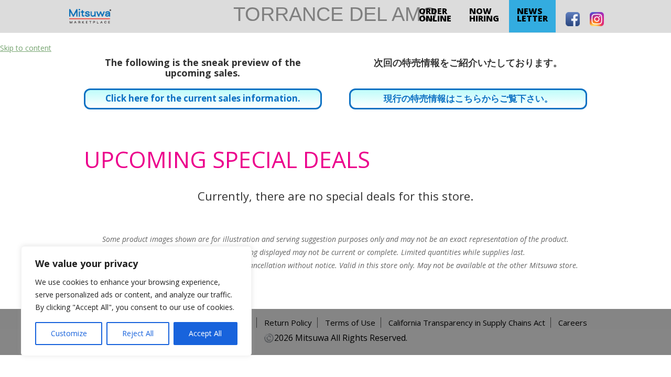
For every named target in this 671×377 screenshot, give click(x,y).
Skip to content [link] (25, 48)
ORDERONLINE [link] (435, 14)
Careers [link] (572, 322)
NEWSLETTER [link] (532, 14)
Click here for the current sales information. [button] (202, 98)
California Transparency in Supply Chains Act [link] (466, 322)
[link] (90, 15)
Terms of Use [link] (350, 322)
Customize (69, 333)
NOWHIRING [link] (484, 14)
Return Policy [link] (288, 322)
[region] (136, 301)
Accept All (205, 333)
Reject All (138, 333)
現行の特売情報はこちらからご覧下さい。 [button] (468, 98)
